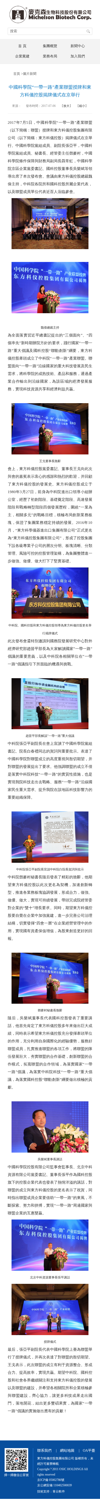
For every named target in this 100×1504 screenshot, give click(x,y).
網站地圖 (67, 1450)
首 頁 (22, 46)
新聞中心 (78, 46)
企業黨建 (22, 56)
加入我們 (78, 56)
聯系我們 (44, 1450)
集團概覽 (50, 46)
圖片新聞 (29, 74)
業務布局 (50, 56)
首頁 (16, 74)
